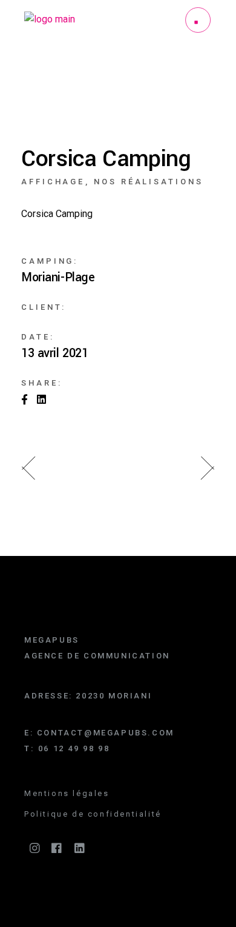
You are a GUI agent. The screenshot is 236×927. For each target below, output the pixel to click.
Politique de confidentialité (93, 813)
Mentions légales (67, 793)
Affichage (53, 181)
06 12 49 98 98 (74, 748)
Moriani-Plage (57, 278)
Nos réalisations (148, 181)
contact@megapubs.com (105, 732)
